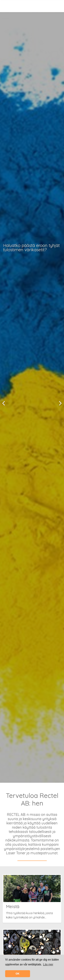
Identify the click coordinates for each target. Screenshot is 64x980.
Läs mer (48, 964)
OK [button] (17, 973)
